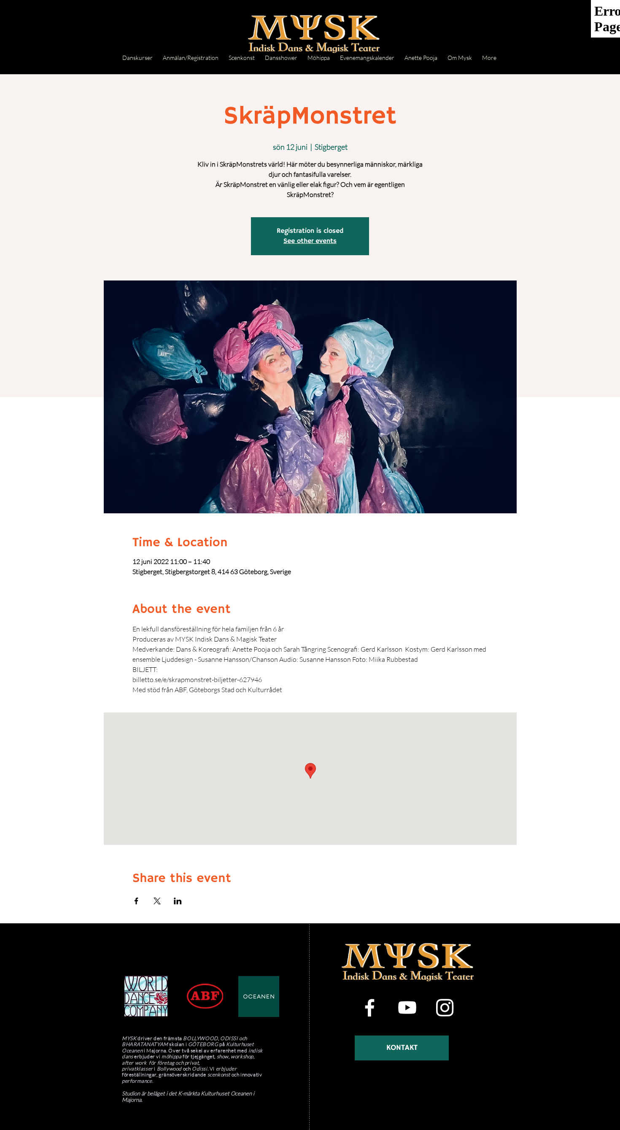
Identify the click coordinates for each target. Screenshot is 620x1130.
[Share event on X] (157, 901)
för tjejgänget (198, 1056)
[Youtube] (407, 1007)
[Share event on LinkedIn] (178, 901)
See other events (310, 241)
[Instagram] (445, 1007)
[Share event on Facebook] (136, 901)
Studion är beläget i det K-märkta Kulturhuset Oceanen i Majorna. (188, 1096)
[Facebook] (370, 1007)
